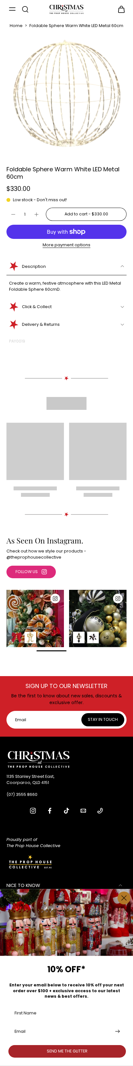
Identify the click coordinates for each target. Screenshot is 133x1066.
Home (16, 25)
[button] (86, 214)
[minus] (13, 214)
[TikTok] (66, 811)
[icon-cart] (119, 9)
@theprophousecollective (33, 557)
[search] (25, 9)
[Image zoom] (66, 93)
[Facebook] (50, 811)
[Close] (124, 897)
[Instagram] (33, 811)
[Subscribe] (117, 1031)
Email (20, 1031)
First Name (25, 1012)
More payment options (66, 245)
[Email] (83, 811)
